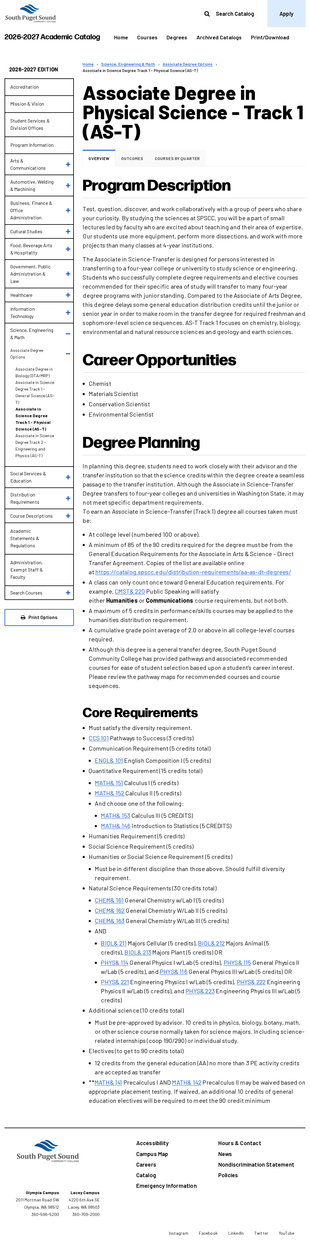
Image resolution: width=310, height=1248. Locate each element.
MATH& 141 (108, 1082)
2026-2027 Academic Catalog (52, 37)
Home (121, 37)
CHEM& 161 (109, 900)
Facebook (208, 1233)
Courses (147, 37)
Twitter (261, 1233)
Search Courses (26, 592)
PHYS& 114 (114, 962)
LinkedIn (236, 1233)
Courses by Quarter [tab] (177, 158)
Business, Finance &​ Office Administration (31, 210)
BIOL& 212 (211, 943)
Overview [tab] (98, 158)
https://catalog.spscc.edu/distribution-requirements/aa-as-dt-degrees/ (193, 571)
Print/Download (270, 37)
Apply (286, 13)
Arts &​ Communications (28, 164)
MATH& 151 (109, 782)
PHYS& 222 (251, 981)
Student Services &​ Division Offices (30, 124)
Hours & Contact (239, 1142)
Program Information (32, 145)
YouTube (286, 1233)
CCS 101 (98, 738)
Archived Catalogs (219, 37)
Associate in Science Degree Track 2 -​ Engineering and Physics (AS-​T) (34, 445)
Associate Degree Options (26, 353)
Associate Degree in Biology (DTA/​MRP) (34, 372)
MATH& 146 (115, 825)
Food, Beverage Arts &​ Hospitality (31, 248)
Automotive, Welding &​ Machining (32, 185)
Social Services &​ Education (28, 476)
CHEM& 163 (109, 920)
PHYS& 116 (173, 971)
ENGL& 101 (109, 760)
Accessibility (152, 1142)
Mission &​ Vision (27, 103)
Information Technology (22, 312)
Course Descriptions (31, 516)
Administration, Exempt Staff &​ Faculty (26, 569)
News (225, 1153)
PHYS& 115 (237, 962)
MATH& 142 (186, 1082)
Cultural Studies (26, 231)
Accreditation (24, 87)
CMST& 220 (130, 591)
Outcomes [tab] (132, 158)
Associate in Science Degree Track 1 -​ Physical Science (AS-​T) (33, 418)
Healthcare (21, 295)
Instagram (178, 1233)
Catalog (146, 1174)
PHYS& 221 (115, 981)
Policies (228, 1174)
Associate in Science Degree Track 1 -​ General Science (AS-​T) (34, 392)
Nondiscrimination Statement (256, 1164)
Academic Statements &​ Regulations (24, 538)
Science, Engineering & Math (128, 64)
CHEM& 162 (109, 910)
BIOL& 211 (114, 943)
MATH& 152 (109, 793)
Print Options (43, 617)
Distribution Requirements (24, 498)
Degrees (177, 37)
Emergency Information (166, 1185)
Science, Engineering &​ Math (31, 333)
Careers (146, 1164)
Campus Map (152, 1153)
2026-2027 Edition (33, 69)
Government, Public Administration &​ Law (30, 274)
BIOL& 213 (137, 952)
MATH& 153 (115, 815)
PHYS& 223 (200, 990)
